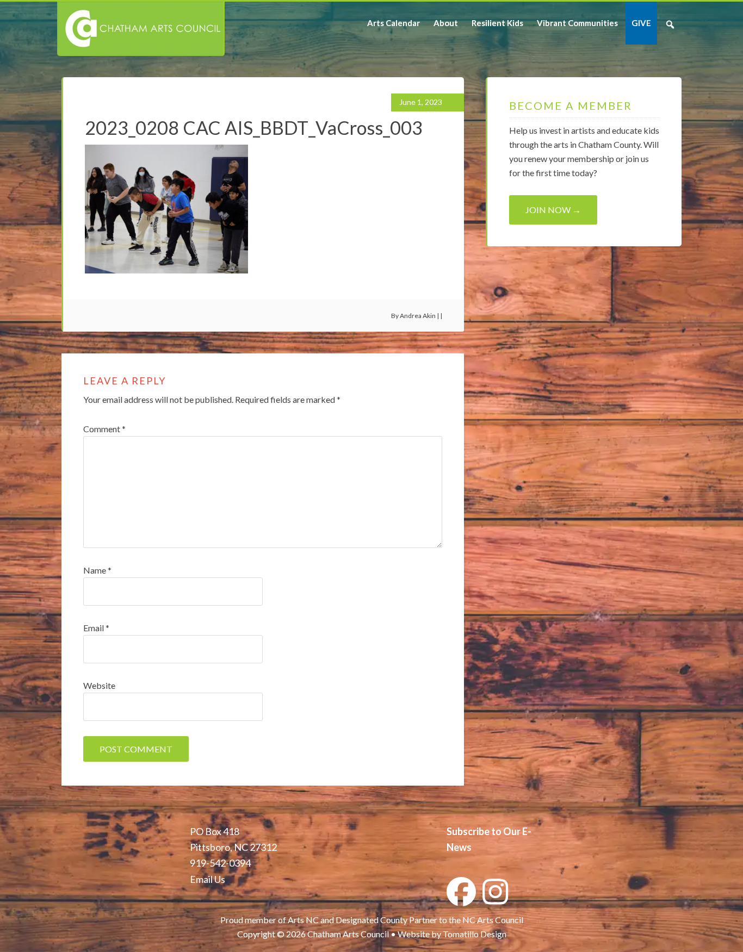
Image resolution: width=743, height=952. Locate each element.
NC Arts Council (492, 919)
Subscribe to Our (484, 831)
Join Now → (553, 209)
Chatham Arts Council (140, 29)
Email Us (207, 879)
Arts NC (303, 919)
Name (97, 570)
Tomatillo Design (474, 934)
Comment (104, 429)
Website (99, 685)
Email (96, 628)
